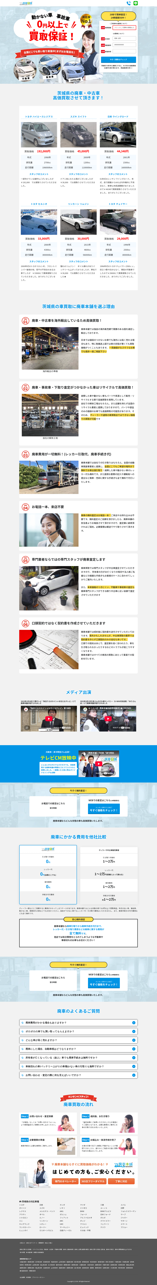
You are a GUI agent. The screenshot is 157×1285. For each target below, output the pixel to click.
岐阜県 (22, 1265)
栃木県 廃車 (77, 1262)
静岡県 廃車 (67, 1265)
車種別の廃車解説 (38, 1252)
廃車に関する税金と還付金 (97, 1249)
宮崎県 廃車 (129, 1268)
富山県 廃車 (43, 1265)
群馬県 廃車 (85, 1262)
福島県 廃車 (70, 1262)
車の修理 (22, 1252)
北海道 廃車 (23, 1262)
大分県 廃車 (113, 1268)
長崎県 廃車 (98, 1268)
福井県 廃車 (59, 1265)
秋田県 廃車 (54, 1262)
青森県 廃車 (31, 1262)
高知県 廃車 (85, 1268)
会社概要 (22, 1277)
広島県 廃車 (46, 1268)
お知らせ (22, 1243)
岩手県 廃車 (38, 1262)
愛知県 (132, 1262)
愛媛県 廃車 (70, 1268)
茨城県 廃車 (125, 1262)
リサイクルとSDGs (37, 1249)
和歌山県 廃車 (130, 1265)
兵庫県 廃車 (98, 1265)
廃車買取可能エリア (25, 1259)
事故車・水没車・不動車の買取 (53, 1249)
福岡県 (92, 1268)
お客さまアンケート (31, 1243)
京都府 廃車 (106, 1265)
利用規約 (28, 1277)
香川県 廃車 (77, 1268)
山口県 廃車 (54, 1268)
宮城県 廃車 (46, 1262)
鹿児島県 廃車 (24, 1271)
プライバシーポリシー (38, 1277)
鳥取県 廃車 (31, 1268)
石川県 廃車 (51, 1265)
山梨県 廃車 (35, 1265)
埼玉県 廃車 (93, 1262)
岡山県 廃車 (38, 1268)
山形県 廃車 (62, 1262)
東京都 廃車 (101, 1262)
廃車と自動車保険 (68, 1249)
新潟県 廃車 (28, 1265)
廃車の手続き (110, 1249)
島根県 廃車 (23, 1268)
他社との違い (48, 1243)
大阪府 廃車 (90, 1265)
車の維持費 (29, 1252)
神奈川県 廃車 (110, 1262)
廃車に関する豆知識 (25, 1249)
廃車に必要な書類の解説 (82, 1249)
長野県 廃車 (74, 1265)
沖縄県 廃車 (32, 1271)
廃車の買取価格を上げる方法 (123, 1249)
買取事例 (41, 1243)
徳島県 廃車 (62, 1268)
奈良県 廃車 (121, 1265)
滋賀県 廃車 (113, 1265)
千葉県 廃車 (118, 1262)
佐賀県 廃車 (106, 1268)
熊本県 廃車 (121, 1268)
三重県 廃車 (82, 1265)
